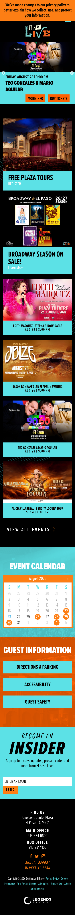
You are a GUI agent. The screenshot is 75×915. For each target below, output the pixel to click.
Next (72, 73)
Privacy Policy (52, 879)
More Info (35, 99)
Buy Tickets (58, 99)
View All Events (29, 530)
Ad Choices (43, 884)
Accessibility (37, 684)
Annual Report (37, 863)
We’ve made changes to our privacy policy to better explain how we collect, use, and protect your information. (38, 10)
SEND (10, 790)
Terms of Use (56, 884)
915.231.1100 (37, 848)
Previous (3, 73)
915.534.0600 (37, 836)
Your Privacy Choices (26, 884)
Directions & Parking (37, 667)
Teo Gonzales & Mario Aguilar (29, 87)
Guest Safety (37, 702)
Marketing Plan (37, 868)
